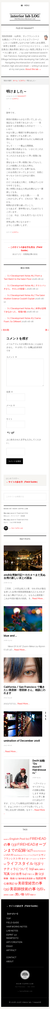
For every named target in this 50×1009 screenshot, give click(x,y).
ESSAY (9, 946)
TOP (8, 918)
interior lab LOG (25, 17)
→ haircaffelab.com (25, 991)
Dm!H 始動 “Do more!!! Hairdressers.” (39, 766)
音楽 (33, 895)
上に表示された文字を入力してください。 (23, 441)
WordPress (18, 855)
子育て (30, 874)
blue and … (10, 635)
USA (9, 854)
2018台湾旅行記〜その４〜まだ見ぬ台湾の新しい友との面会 (24, 576)
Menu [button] (26, 5)
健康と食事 (39, 869)
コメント (11, 357)
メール (10, 405)
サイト (9, 419)
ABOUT (10, 961)
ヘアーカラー (34, 859)
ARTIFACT (11, 950)
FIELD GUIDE (12, 922)
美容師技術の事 (26, 889)
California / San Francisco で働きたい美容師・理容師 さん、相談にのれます (24, 690)
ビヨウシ (15, 99)
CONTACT (11, 957)
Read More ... (38, 598)
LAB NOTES (12, 931)
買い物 (22, 894)
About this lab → (33, 69)
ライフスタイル (23, 863)
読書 (12, 895)
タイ (24, 858)
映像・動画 (11, 878)
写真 (9, 874)
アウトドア (27, 855)
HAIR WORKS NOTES (16, 926)
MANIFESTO (12, 938)
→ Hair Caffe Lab (16, 528)
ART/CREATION (14, 942)
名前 (9, 392)
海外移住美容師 (26, 878)
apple (6, 839)
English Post (19, 838)
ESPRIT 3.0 (11, 935)
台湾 (21, 873)
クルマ (36, 855)
